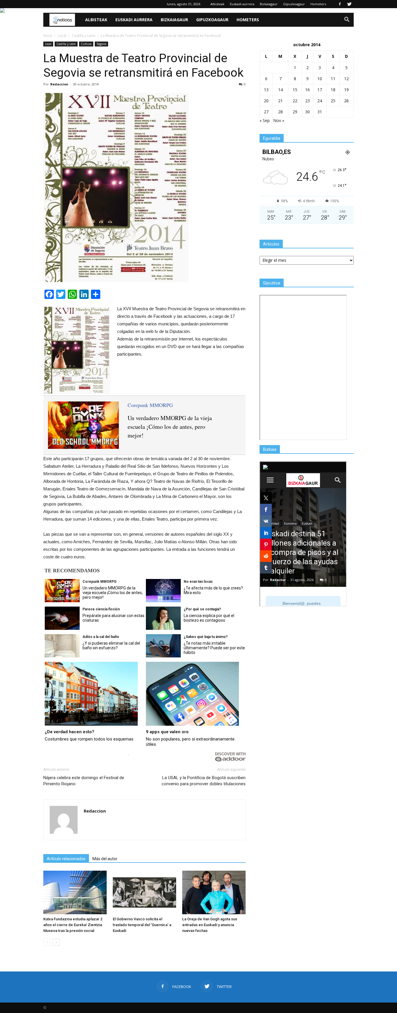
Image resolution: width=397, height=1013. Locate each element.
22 (295, 100)
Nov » (278, 120)
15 (295, 89)
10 (319, 78)
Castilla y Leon (66, 44)
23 (307, 100)
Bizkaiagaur (269, 4)
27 (266, 111)
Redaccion (59, 84)
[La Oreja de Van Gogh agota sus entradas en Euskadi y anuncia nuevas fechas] (214, 892)
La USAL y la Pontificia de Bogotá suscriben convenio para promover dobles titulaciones (204, 780)
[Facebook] (339, 4)
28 (280, 111)
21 (280, 100)
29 (295, 111)
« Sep (265, 120)
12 (346, 78)
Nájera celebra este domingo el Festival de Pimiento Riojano (83, 780)
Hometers (318, 4)
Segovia (101, 44)
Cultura (86, 44)
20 (266, 100)
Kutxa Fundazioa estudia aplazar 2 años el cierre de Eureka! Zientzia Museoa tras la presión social (72, 925)
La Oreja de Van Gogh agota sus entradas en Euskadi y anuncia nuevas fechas (209, 925)
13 (266, 89)
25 (333, 100)
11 (333, 78)
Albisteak (217, 4)
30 (307, 111)
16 (307, 89)
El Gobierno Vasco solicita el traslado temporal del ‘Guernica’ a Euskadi (142, 925)
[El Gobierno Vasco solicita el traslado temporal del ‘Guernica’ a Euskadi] (144, 892)
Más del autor (104, 858)
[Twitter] (349, 4)
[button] (347, 20)
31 (319, 111)
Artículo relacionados (66, 858)
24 (319, 100)
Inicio (47, 35)
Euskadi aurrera (242, 4)
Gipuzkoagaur (294, 4)
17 (319, 89)
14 (280, 89)
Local (48, 44)
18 (333, 89)
